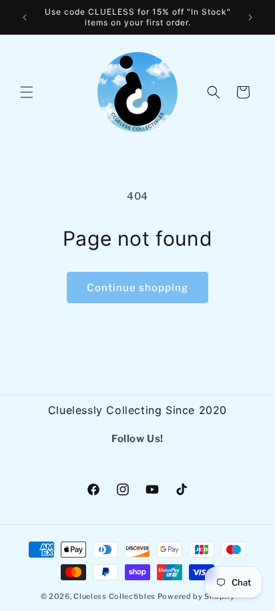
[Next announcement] (250, 17)
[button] (26, 92)
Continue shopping (137, 288)
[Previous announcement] (24, 17)
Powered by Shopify (196, 596)
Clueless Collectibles (114, 596)
